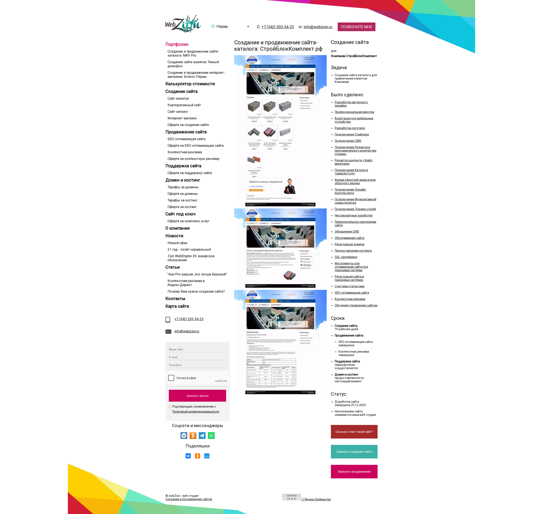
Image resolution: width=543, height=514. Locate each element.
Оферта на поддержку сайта (190, 173)
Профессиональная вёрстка (354, 112)
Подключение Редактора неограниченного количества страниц (355, 150)
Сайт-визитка (178, 98)
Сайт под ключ (180, 213)
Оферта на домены (183, 194)
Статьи (172, 267)
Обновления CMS (347, 231)
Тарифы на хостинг (182, 200)
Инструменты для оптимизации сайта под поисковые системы (351, 267)
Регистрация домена (349, 244)
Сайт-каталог (178, 112)
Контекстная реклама (185, 152)
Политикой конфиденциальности (195, 411)
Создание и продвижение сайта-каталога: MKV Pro (193, 53)
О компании (177, 228)
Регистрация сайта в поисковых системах (349, 278)
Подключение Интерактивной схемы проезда (355, 201)
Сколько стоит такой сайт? (354, 431)
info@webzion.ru (318, 27)
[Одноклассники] (197, 455)
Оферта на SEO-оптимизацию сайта (196, 146)
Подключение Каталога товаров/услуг (351, 171)
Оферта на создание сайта (188, 125)
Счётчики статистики (349, 286)
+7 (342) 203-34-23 (278, 27)
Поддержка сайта (183, 165)
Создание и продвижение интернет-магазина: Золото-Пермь (196, 75)
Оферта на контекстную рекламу (194, 159)
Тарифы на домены (183, 187)
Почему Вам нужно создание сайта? (196, 291)
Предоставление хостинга (353, 250)
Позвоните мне (356, 27)
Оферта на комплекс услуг (189, 221)
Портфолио (177, 44)
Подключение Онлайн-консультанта (351, 191)
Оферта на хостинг (182, 207)
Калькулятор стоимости (190, 83)
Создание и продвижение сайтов (188, 499)
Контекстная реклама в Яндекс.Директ (186, 283)
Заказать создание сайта (354, 451)
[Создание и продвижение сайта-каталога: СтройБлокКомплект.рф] (183, 32)
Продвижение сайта (186, 131)
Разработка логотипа (350, 128)
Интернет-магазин (182, 118)
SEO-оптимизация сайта (186, 139)
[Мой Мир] (206, 455)
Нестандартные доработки (353, 215)
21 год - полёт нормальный (189, 249)
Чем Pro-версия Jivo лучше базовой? (197, 274)
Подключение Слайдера (352, 134)
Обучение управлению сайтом (356, 305)
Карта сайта (177, 306)
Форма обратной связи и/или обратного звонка (355, 181)
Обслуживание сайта (349, 238)
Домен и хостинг (182, 180)
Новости (174, 235)
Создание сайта (181, 91)
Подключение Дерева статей (355, 209)
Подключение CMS (348, 140)
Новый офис (178, 243)
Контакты (175, 298)
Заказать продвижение (354, 471)
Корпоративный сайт (184, 105)
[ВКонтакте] (188, 455)
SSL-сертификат (346, 257)
